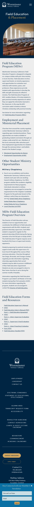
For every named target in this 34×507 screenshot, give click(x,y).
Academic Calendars (17, 441)
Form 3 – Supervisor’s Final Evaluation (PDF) (16, 323)
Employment (17, 378)
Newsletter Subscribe (17, 420)
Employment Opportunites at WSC (15, 155)
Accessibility (17, 411)
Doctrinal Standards (17, 393)
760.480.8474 (17, 470)
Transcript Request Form (17, 408)
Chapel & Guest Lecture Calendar (17, 426)
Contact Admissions (17, 423)
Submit (17, 503)
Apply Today (12, 461)
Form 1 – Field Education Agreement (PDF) (16, 313)
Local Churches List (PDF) (12, 206)
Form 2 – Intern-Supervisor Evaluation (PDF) (16, 318)
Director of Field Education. (19, 288)
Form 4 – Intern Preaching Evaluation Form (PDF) (16, 327)
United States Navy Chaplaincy (14, 201)
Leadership (17, 381)
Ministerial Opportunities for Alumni (16, 153)
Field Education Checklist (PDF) (14, 331)
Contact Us (17, 384)
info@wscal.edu (17, 472)
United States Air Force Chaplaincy (15, 204)
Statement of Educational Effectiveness (17, 396)
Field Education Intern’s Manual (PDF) (16, 310)
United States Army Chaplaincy (20, 198)
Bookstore (17, 436)
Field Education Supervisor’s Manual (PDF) (16, 306)
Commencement (17, 438)
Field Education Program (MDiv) (15, 115)
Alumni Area (17, 406)
